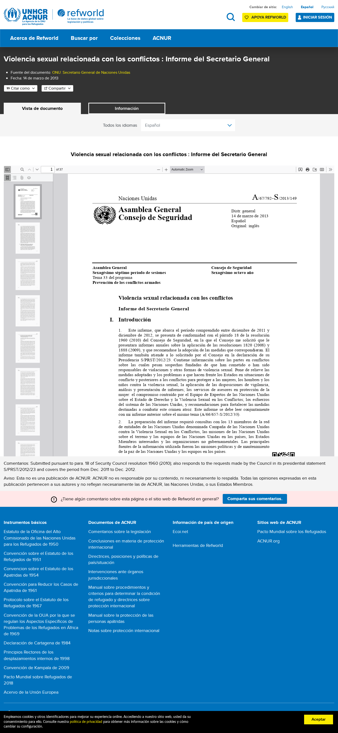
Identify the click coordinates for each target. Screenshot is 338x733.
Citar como (20, 88)
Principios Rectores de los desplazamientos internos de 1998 (37, 655)
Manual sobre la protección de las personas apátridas (120, 618)
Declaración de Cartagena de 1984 (37, 643)
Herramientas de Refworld (198, 545)
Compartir (57, 88)
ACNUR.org (268, 541)
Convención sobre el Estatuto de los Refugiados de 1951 (38, 556)
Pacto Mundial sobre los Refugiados (291, 531)
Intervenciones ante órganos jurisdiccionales (115, 574)
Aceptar (319, 719)
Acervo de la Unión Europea (31, 692)
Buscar (231, 17)
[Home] (54, 16)
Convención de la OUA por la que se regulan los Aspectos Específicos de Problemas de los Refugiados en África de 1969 (41, 624)
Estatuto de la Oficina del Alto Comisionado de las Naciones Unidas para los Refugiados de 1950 (39, 537)
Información (127, 108)
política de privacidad (86, 722)
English (287, 6)
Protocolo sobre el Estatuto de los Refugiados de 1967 (36, 602)
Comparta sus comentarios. (255, 498)
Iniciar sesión (317, 17)
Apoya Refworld (268, 17)
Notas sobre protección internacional (123, 630)
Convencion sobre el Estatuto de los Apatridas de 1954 (38, 571)
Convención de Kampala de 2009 (36, 667)
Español (307, 6)
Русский (327, 6)
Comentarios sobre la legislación (119, 531)
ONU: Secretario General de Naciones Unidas (91, 72)
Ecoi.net (180, 531)
